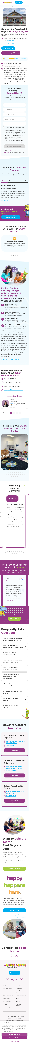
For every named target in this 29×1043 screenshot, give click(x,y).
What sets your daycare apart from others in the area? (12, 661)
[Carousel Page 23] (11, 476)
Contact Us (18, 1001)
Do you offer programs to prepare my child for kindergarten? (11, 676)
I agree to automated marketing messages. (14, 128)
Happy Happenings (8, 995)
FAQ (4, 992)
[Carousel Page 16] (12, 474)
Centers (7, 6)
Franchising (19, 985)
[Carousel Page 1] (11, 255)
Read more (9, 600)
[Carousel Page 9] (20, 472)
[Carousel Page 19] (18, 474)
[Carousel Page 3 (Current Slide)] (8, 472)
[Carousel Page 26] (17, 476)
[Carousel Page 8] (18, 472)
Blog (17, 992)
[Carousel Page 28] (14, 614)
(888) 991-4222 (11, 745)
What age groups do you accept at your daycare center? (13, 646)
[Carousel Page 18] (16, 474)
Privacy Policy (21, 142)
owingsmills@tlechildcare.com (13, 390)
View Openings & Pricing (11, 53)
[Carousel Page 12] (4, 474)
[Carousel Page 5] (12, 472)
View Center (14, 750)
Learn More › (5, 200)
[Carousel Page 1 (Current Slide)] (6, 608)
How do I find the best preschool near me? (10, 654)
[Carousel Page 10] (22, 472)
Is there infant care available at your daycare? (13, 685)
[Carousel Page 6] (14, 472)
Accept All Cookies (14, 1034)
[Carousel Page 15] (10, 474)
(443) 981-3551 (11, 796)
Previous (5, 412)
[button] (9, 59)
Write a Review (14, 618)
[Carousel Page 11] (24, 472)
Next (25, 412)
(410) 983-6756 (9, 43)
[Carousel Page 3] (15, 255)
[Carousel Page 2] (6, 472)
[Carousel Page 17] (14, 474)
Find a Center (19, 2)
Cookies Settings (14, 1041)
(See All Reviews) (21, 58)
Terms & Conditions (10, 142)
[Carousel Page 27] (22, 612)
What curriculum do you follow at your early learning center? (12, 639)
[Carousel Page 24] (13, 476)
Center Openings (14, 868)
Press (17, 998)
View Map (11, 40)
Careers (5, 1004)
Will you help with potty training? (10, 699)
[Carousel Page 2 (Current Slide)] (13, 255)
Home (2, 6)
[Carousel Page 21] (22, 474)
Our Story (5, 985)
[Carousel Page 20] (20, 474)
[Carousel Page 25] (15, 476)
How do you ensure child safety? (10, 706)
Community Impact (21, 995)
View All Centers (7, 1001)
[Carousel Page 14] (8, 474)
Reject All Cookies (14, 1037)
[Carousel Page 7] (16, 472)
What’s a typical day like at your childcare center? (11, 668)
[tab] (4, 181)
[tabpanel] (14, 192)
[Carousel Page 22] (24, 474)
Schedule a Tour (8, 48)
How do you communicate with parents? (12, 692)
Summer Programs (8, 1007)
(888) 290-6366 (11, 770)
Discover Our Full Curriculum (10, 359)
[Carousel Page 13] (6, 474)
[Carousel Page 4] (17, 255)
